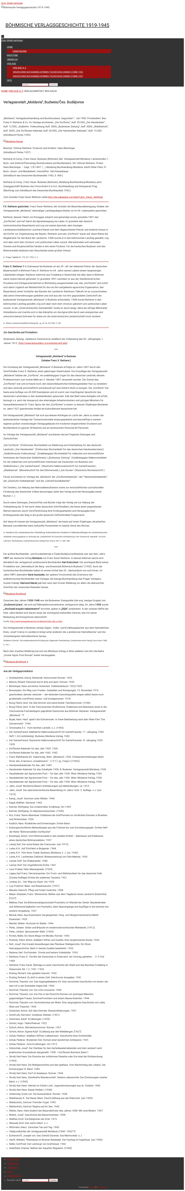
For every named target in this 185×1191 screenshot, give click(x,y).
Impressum (13, 1175)
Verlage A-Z (15, 91)
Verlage (12, 1167)
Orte (10, 1171)
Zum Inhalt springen (12, 3)
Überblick (13, 1163)
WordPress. (101, 1187)
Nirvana (92, 1187)
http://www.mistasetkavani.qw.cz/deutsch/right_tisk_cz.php (36, 621)
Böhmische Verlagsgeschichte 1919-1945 (57, 25)
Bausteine (13, 1159)
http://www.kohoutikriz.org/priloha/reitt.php (43, 343)
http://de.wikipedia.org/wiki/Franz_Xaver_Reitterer (75, 197)
